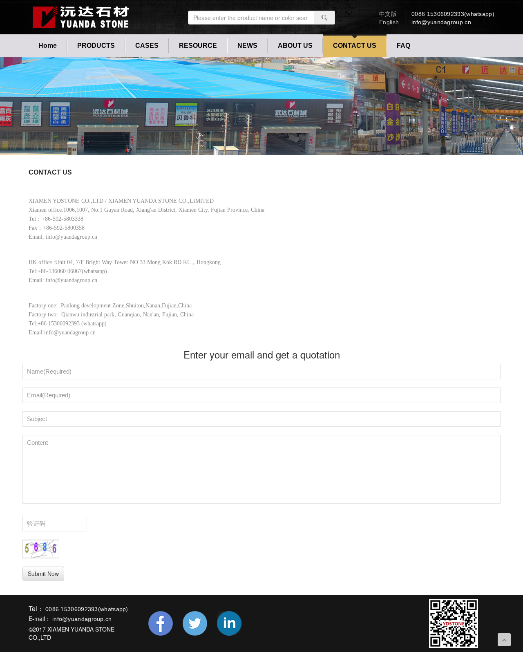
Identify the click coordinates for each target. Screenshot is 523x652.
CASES (147, 45)
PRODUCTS (96, 45)
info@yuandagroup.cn (441, 22)
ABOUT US (295, 45)
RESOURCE (198, 45)
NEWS (247, 45)
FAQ (403, 45)
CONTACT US (354, 45)
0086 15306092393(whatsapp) (452, 14)
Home (47, 45)
